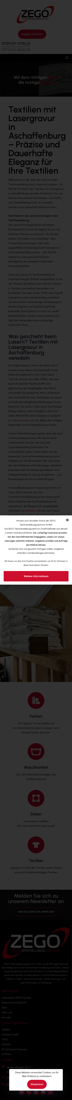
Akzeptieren (36, 1084)
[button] (67, 520)
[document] (36, 550)
